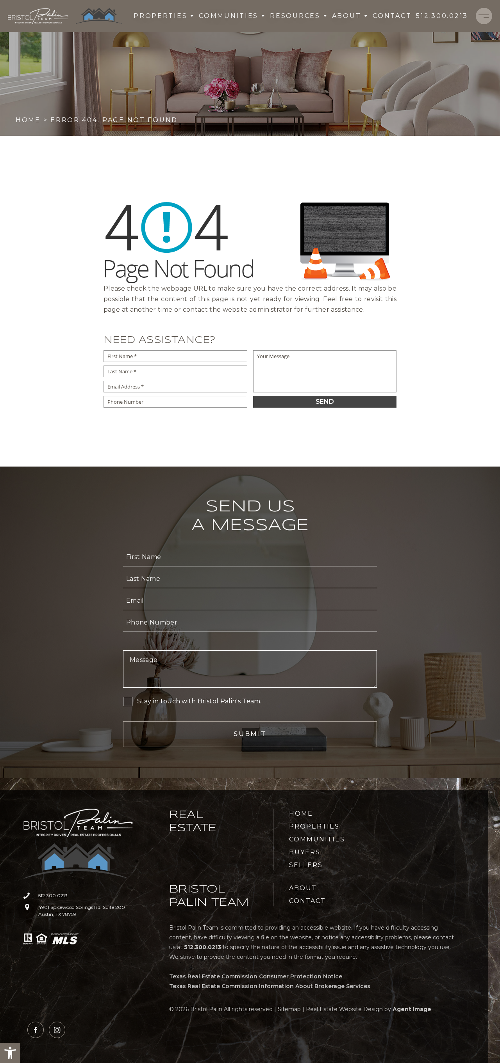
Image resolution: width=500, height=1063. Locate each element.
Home (301, 813)
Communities (228, 16)
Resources (295, 16)
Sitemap (289, 1009)
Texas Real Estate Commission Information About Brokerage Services (269, 986)
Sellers (305, 865)
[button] (10, 1053)
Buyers (304, 852)
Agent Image (412, 1009)
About (346, 16)
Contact (392, 16)
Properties (160, 16)
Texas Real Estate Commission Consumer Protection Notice (255, 976)
